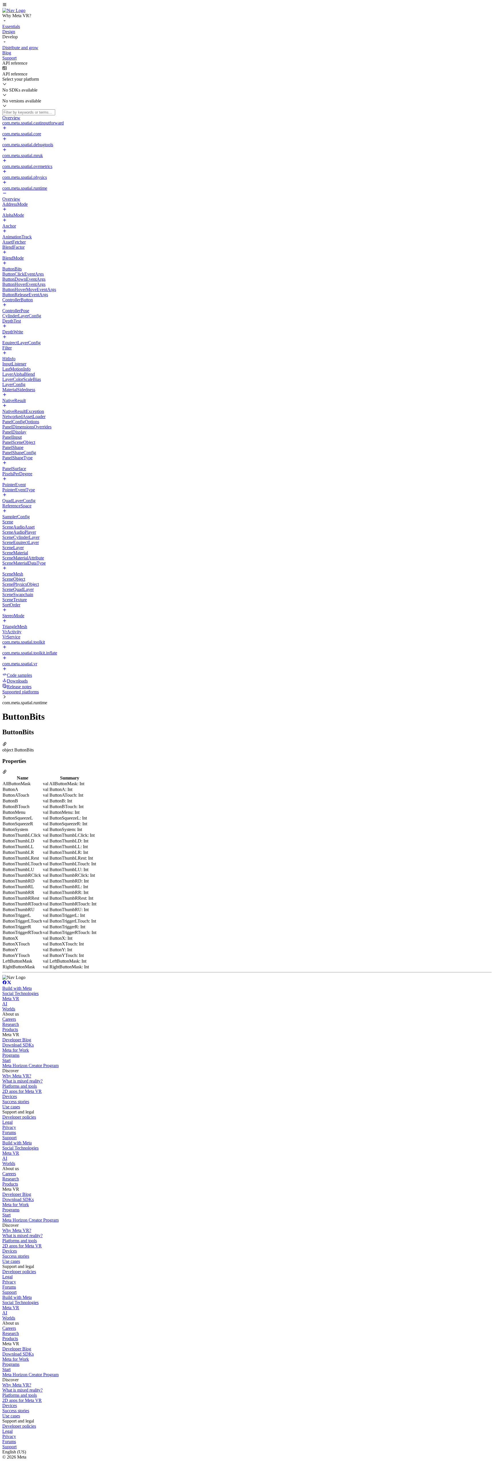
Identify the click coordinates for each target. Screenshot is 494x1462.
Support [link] (9, 1137)
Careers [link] (9, 1019)
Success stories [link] (15, 1101)
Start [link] (6, 1060)
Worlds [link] (8, 1008)
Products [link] (10, 1029)
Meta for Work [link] (15, 1050)
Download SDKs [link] (18, 1044)
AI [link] (4, 1003)
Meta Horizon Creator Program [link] (30, 1065)
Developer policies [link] (19, 1117)
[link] (13, 10)
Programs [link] (10, 1055)
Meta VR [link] (10, 998)
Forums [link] (9, 1132)
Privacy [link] (9, 1127)
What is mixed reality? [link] (22, 1081)
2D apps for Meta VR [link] (22, 1091)
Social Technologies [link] (20, 993)
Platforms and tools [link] (19, 1086)
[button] (247, 5)
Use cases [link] (11, 1106)
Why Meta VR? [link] (16, 1075)
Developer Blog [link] (16, 1039)
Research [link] (10, 1024)
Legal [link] (7, 1122)
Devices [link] (9, 1096)
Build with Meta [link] (17, 988)
